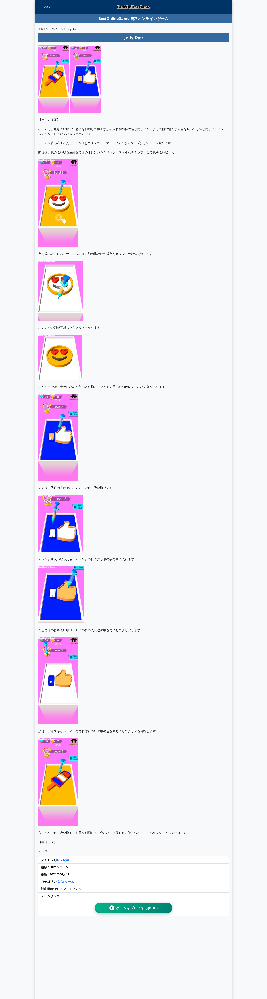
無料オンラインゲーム (50, 29)
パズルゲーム (65, 881)
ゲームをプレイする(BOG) (134, 908)
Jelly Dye (62, 860)
